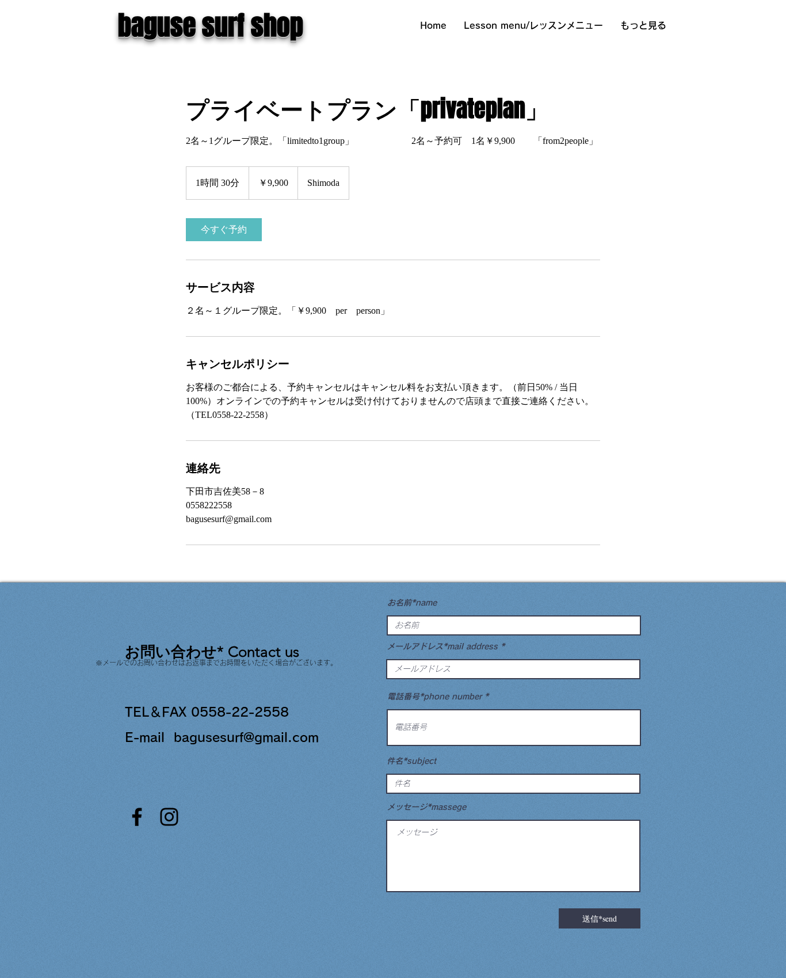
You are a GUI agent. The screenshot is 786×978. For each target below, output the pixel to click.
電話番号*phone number (434, 696)
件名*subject (411, 761)
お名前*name (412, 603)
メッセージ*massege (426, 807)
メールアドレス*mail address (442, 646)
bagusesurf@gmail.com (246, 737)
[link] (224, 229)
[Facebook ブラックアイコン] (137, 817)
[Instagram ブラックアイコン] (169, 817)
